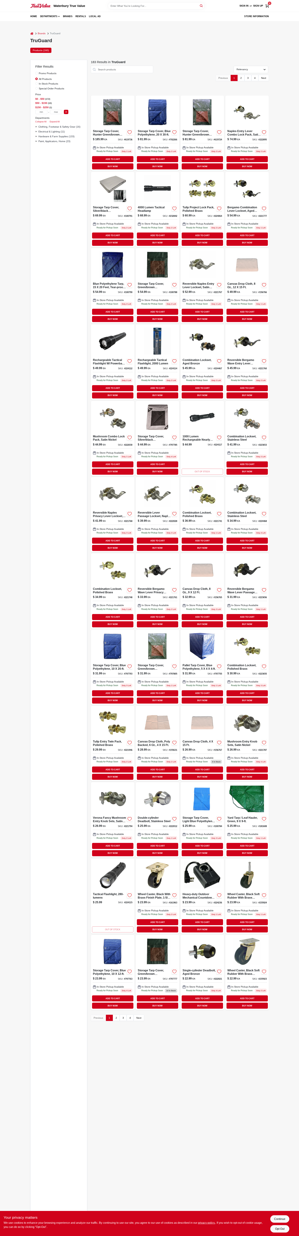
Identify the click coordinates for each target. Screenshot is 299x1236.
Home (33, 16)
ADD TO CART (113, 159)
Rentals (80, 16)
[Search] (201, 5)
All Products (45, 79)
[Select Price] (66, 112)
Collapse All (41, 121)
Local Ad (95, 16)
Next (263, 78)
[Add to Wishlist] (129, 132)
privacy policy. (206, 1222)
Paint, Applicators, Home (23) (54, 141)
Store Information (256, 16)
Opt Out (279, 1228)
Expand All (55, 121)
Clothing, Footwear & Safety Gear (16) (59, 126)
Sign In (243, 5)
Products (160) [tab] (41, 50)
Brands (68, 16)
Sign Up (258, 5)
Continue (279, 1219)
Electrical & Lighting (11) (51, 131)
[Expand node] (36, 126)
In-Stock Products (48, 84)
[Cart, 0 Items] (267, 6)
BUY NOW (113, 166)
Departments (48, 16)
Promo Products (47, 73)
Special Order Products (51, 88)
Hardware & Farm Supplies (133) (56, 136)
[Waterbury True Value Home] (40, 6)
